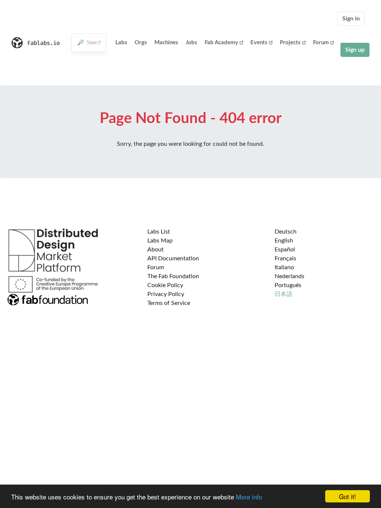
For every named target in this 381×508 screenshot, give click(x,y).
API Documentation (173, 258)
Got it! (347, 496)
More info (249, 496)
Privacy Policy (165, 294)
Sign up (355, 50)
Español (285, 250)
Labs (121, 42)
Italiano (284, 267)
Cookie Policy (165, 285)
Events (259, 42)
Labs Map (160, 241)
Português (288, 285)
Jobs (191, 42)
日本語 (283, 294)
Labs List (158, 232)
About (155, 250)
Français (285, 258)
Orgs (141, 42)
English (284, 241)
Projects (290, 42)
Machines (166, 42)
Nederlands (289, 276)
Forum (321, 42)
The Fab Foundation (173, 276)
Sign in (351, 19)
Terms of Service (168, 303)
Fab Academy (221, 42)
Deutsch (286, 232)
